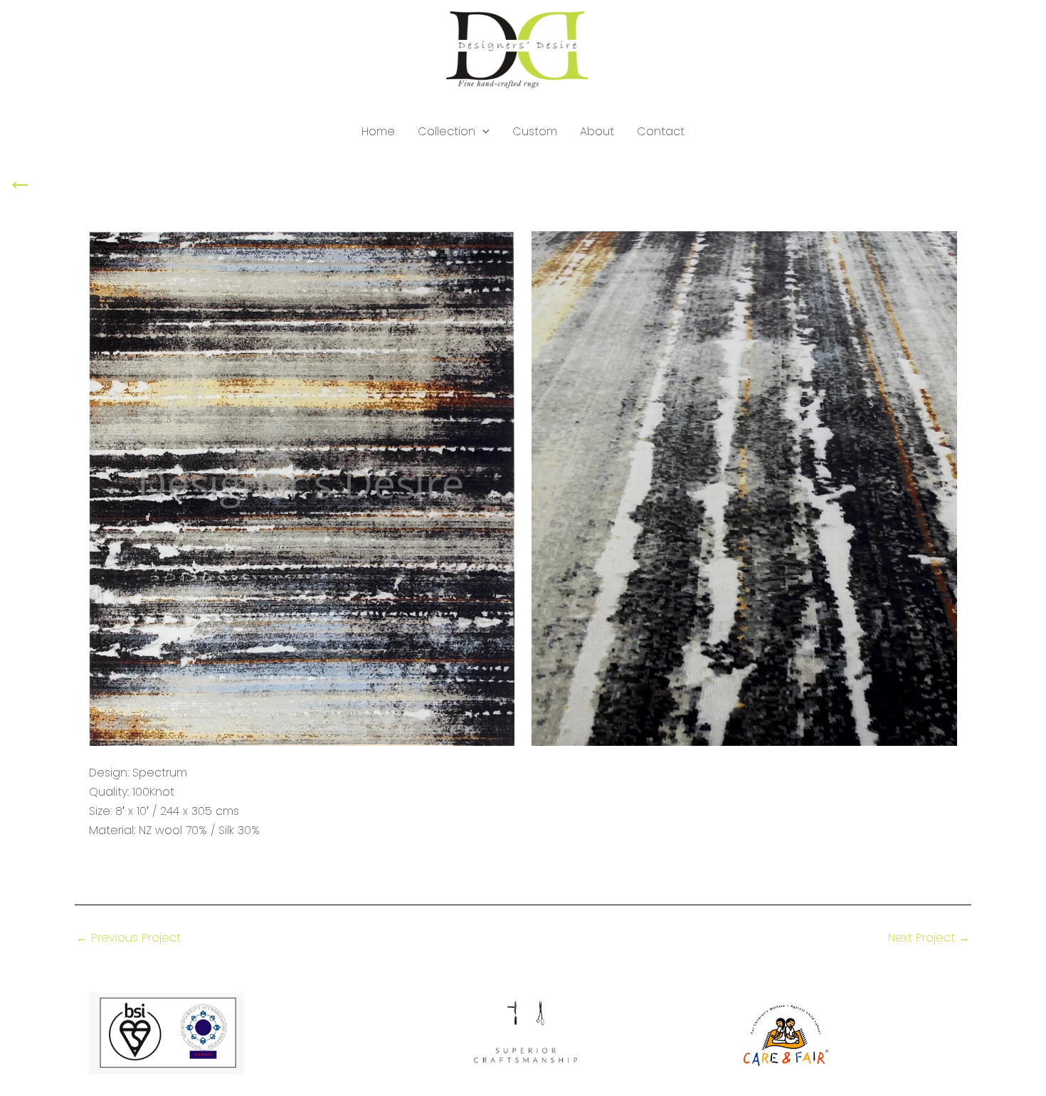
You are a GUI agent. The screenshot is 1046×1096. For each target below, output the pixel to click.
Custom (534, 131)
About (597, 131)
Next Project (929, 938)
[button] (482, 132)
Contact (661, 131)
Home (378, 131)
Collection (446, 131)
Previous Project (128, 938)
